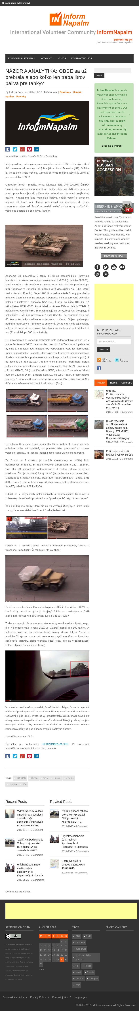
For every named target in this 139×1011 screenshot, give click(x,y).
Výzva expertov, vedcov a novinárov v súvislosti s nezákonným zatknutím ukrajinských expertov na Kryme (30, 818)
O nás (62, 58)
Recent (113, 383)
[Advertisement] (114, 302)
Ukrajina (13, 784)
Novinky (46, 58)
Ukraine (70, 778)
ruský (45, 778)
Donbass (65, 92)
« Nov (41, 969)
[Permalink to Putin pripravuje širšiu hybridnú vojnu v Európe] (99, 454)
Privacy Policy (38, 997)
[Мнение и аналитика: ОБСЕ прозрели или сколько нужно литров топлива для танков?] (47, 414)
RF (77, 966)
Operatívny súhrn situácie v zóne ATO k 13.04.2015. (73, 865)
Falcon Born (16, 92)
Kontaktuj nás (81, 58)
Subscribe (106, 360)
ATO (78, 936)
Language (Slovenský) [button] (17, 3)
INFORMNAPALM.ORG (55, 744)
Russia (57, 778)
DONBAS (21, 778)
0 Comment (51, 92)
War (25, 784)
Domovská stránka (21, 58)
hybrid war (81, 949)
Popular (101, 383)
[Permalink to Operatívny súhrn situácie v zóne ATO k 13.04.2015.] (54, 863)
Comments (126, 383)
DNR (88, 936)
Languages (80, 997)
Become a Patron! (112, 145)
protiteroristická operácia (83, 957)
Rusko (34, 778)
